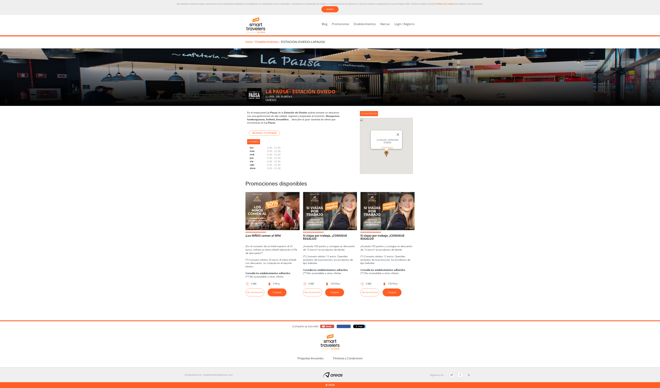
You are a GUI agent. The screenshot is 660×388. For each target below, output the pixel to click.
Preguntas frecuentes (310, 358)
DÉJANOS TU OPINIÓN (264, 133)
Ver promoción (255, 292)
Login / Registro (404, 24)
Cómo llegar (387, 147)
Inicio (249, 42)
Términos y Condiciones (347, 358)
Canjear (277, 292)
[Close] (398, 134)
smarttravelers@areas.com (218, 374)
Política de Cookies (445, 4)
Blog (324, 24)
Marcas (385, 24)
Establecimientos (365, 24)
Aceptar (330, 9)
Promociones (340, 24)
